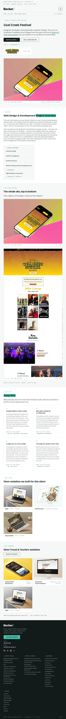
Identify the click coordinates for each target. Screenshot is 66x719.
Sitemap (6, 711)
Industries (6, 702)
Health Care (48, 677)
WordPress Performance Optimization (10, 676)
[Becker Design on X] (14, 650)
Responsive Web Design (10, 666)
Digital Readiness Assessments (14, 173)
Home (5, 13)
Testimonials (7, 696)
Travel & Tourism (49, 686)
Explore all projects (12, 554)
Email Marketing (8, 683)
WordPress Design (11, 151)
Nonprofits (47, 684)
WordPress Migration (9, 681)
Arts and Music (12, 466)
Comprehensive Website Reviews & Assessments (32, 661)
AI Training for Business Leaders (32, 672)
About (5, 706)
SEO (5, 664)
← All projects (58, 13)
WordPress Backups (9, 679)
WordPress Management (12, 156)
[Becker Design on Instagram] (7, 650)
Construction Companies (51, 658)
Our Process (7, 704)
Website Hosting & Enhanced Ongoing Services (19, 165)
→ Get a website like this (38, 615)
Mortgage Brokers (49, 671)
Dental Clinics (48, 665)
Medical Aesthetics (50, 675)
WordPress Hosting (8, 668)
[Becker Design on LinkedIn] (10, 650)
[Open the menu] (60, 9)
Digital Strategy (7, 700)
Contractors (48, 663)
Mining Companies (49, 660)
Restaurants (48, 682)
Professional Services (50, 667)
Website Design (8, 698)
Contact (6, 708)
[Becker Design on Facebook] (4, 650)
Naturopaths (48, 673)
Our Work (10, 13)
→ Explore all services (13, 176)
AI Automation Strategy (30, 674)
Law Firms (47, 680)
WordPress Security (11, 161)
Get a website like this (30, 40)
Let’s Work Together (12, 637)
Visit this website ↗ (11, 40)
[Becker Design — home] (9, 9)
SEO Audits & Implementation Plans (30, 665)
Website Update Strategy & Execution (30, 669)
